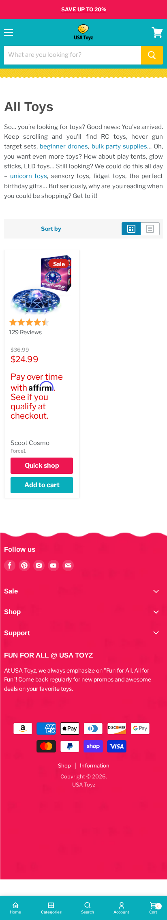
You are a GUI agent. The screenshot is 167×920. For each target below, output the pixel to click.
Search (87, 911)
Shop (64, 765)
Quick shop (42, 465)
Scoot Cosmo (30, 443)
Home (15, 911)
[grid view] (131, 228)
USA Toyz (83, 784)
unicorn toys (28, 176)
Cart (153, 909)
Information (94, 765)
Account (121, 911)
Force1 (18, 451)
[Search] (152, 55)
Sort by (51, 229)
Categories (51, 911)
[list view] (150, 228)
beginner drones (64, 146)
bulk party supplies (119, 146)
